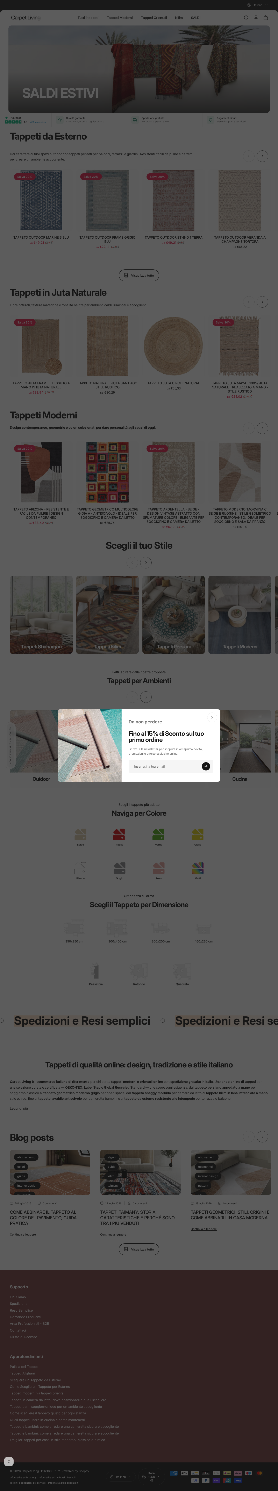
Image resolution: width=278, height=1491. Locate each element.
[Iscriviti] (206, 766)
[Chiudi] (212, 717)
